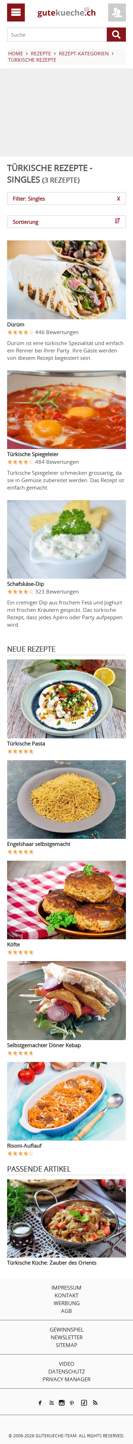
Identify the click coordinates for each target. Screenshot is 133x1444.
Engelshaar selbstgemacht (38, 843)
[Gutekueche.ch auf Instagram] (62, 1403)
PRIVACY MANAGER (66, 1379)
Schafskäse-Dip (25, 583)
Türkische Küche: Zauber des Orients (51, 1262)
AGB (66, 1310)
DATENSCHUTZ (66, 1371)
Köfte (13, 944)
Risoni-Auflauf (24, 1145)
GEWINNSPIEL (67, 1329)
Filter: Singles (66, 198)
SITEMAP (66, 1344)
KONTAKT (66, 1295)
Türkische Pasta (26, 743)
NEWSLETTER (67, 1337)
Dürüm (15, 324)
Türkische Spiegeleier (33, 453)
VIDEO (66, 1363)
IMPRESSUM (66, 1287)
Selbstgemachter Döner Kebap (44, 1045)
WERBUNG (67, 1303)
